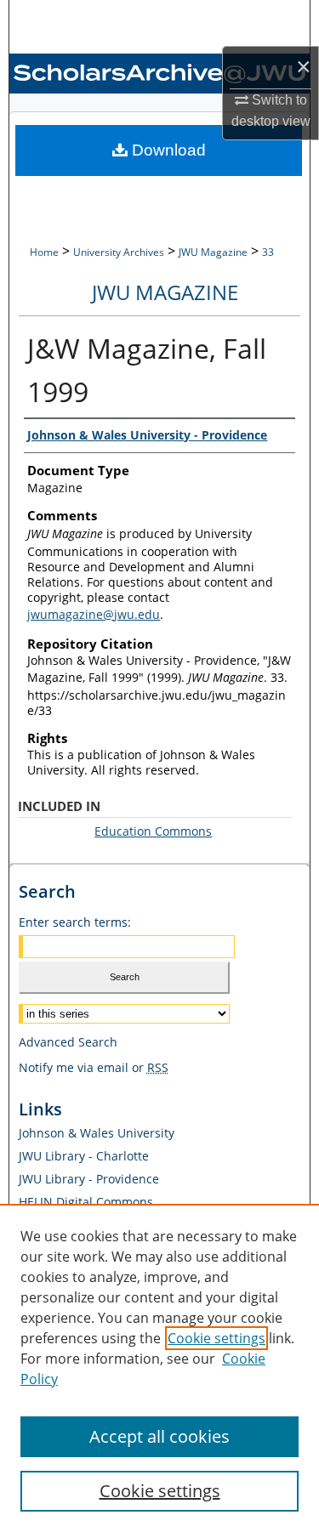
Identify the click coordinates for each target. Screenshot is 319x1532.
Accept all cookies (159, 1436)
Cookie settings (216, 1338)
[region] (159, 1368)
